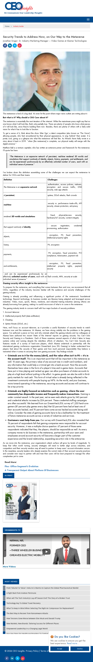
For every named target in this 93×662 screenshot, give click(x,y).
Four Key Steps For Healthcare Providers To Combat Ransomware (33, 633)
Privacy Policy (32, 651)
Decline (79, 648)
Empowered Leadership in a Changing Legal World (27, 628)
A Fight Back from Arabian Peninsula (21, 593)
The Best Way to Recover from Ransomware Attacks (27, 613)
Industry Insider (18, 26)
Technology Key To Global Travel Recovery (23, 603)
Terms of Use (46, 651)
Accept (59, 648)
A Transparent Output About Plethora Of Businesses (32, 470)
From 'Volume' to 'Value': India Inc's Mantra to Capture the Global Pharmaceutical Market (42, 588)
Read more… (73, 643)
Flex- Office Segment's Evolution (21, 466)
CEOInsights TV (12, 530)
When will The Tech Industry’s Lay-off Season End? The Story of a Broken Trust (38, 598)
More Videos (9, 566)
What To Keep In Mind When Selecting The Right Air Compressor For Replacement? (40, 608)
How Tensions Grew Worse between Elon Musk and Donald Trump (33, 618)
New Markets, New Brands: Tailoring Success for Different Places (33, 623)
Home (7, 26)
